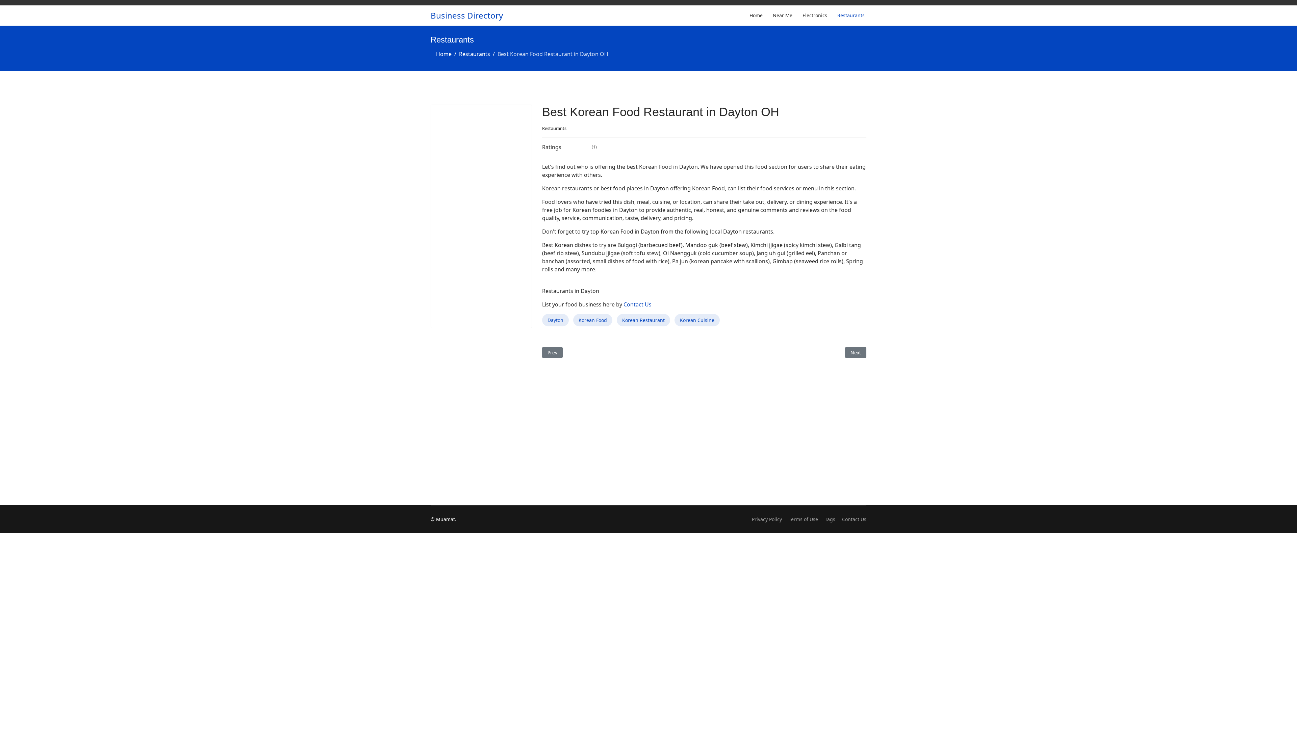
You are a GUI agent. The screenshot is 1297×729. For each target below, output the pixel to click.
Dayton (555, 320)
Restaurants (851, 15)
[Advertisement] (481, 216)
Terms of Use (803, 519)
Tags (830, 519)
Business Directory (467, 15)
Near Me (782, 15)
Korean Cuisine (697, 320)
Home (756, 15)
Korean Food (593, 320)
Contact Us (638, 304)
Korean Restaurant (643, 320)
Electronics (815, 15)
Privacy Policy (767, 519)
